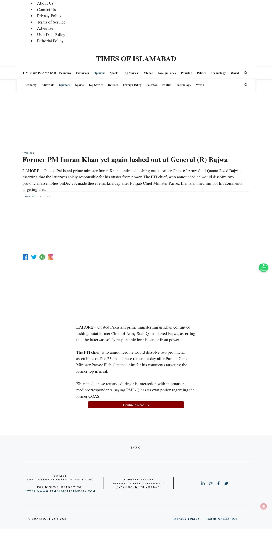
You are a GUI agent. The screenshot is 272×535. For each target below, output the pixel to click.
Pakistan (186, 73)
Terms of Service (51, 22)
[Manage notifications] (263, 506)
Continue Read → (136, 404)
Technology (218, 73)
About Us (45, 3)
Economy (65, 73)
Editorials (82, 73)
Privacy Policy (49, 15)
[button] (245, 73)
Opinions (99, 73)
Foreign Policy (167, 73)
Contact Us (46, 9)
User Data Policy (51, 34)
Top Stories (130, 73)
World (235, 73)
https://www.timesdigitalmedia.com (60, 491)
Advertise (45, 28)
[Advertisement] (136, 122)
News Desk (30, 196)
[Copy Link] (51, 257)
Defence (148, 73)
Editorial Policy (50, 40)
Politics (201, 73)
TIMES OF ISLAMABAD (136, 58)
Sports (114, 73)
